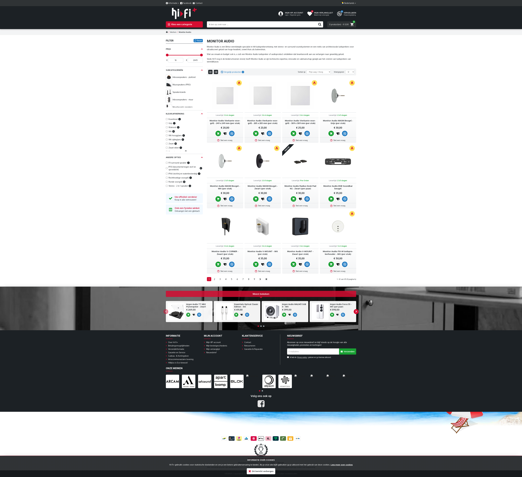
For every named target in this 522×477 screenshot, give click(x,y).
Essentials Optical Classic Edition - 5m (246, 305)
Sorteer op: (302, 72)
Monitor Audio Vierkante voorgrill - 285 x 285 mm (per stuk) (262, 122)
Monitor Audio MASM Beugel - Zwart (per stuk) (263, 187)
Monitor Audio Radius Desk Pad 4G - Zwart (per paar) (300, 187)
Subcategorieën (174, 70)
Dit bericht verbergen (263, 471)
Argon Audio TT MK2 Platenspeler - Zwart (196, 305)
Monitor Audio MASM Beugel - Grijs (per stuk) (338, 122)
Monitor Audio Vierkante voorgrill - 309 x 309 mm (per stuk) (300, 122)
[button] (165, 311)
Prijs (168, 49)
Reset (199, 41)
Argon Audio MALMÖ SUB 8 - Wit (294, 305)
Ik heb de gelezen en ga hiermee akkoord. (310, 357)
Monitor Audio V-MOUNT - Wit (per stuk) (263, 252)
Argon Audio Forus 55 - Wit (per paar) (341, 305)
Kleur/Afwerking (175, 114)
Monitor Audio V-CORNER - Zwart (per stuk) (225, 252)
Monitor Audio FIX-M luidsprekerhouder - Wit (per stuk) (338, 252)
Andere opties (173, 157)
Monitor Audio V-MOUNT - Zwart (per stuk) (300, 252)
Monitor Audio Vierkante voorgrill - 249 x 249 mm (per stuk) (225, 122)
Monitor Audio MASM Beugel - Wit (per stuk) (225, 187)
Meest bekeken (261, 294)
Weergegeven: (339, 72)
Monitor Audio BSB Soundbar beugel (338, 187)
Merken (173, 32)
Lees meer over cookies (342, 465)
